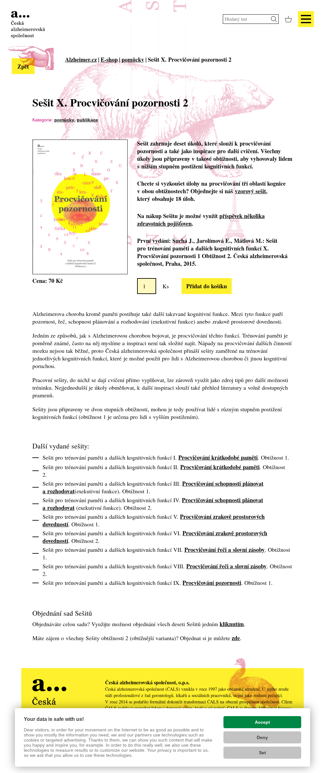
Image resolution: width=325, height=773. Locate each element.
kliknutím (232, 624)
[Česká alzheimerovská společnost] (28, 24)
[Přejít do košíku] (288, 19)
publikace (87, 119)
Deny (262, 737)
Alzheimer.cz (81, 59)
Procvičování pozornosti (211, 582)
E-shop (109, 59)
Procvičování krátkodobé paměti (218, 457)
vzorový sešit (250, 191)
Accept (262, 722)
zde (236, 638)
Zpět (23, 66)
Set (262, 752)
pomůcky (133, 59)
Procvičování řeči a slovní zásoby (224, 549)
